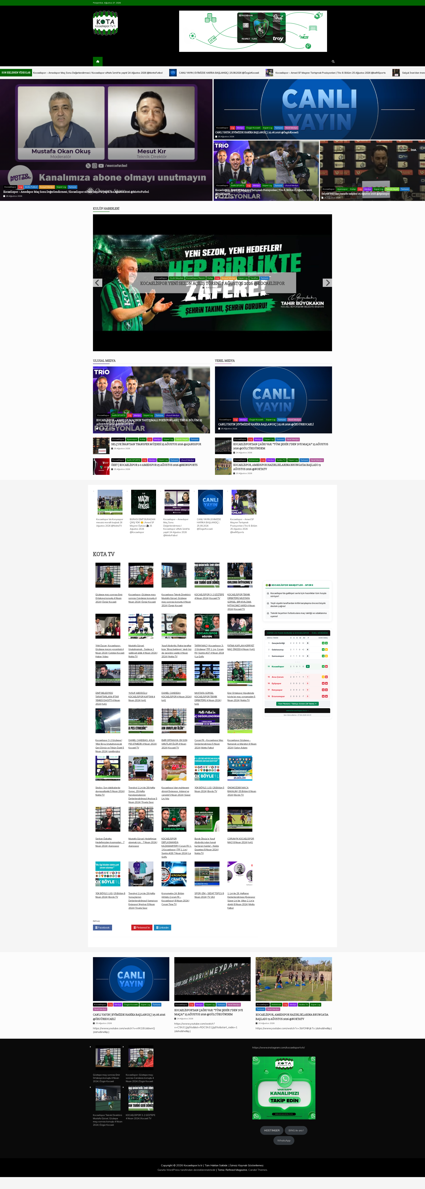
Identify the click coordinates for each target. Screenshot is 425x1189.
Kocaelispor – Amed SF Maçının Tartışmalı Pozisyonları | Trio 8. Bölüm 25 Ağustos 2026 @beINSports (93, 72)
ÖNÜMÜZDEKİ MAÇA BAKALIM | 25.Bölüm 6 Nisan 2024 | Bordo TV (241, 833)
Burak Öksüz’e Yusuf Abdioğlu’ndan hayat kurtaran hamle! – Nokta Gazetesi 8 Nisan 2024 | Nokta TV (207, 887)
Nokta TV (281, 502)
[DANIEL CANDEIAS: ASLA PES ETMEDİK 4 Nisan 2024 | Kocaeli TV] (140, 765)
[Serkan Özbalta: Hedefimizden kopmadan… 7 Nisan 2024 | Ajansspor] (107, 864)
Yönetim (256, 299)
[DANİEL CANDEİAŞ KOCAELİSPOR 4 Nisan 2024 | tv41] (174, 718)
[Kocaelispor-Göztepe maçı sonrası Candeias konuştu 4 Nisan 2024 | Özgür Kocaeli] (140, 620)
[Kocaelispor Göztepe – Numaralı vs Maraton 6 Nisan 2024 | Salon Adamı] (239, 765)
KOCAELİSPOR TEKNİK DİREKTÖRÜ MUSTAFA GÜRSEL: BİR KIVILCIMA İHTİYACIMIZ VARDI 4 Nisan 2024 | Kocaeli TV (241, 644)
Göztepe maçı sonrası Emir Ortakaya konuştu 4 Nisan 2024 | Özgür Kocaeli (109, 640)
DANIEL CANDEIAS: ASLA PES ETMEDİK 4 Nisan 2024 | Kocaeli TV (142, 786)
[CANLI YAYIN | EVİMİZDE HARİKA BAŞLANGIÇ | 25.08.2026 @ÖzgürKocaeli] (210, 545)
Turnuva (82, 187)
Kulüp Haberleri (106, 209)
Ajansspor (342, 189)
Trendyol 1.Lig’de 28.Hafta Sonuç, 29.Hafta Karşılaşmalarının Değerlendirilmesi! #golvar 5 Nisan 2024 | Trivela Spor (142, 836)
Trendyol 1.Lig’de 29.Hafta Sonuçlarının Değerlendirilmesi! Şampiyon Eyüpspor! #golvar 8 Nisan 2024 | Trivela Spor (143, 942)
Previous (97, 304)
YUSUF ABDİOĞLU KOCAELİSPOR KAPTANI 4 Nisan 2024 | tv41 (141, 738)
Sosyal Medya (56, 187)
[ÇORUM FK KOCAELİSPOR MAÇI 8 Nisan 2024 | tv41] (239, 864)
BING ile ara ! (296, 1172)
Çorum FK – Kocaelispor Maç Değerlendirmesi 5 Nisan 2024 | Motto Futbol (209, 786)
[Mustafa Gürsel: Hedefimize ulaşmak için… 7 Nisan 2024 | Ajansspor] (140, 864)
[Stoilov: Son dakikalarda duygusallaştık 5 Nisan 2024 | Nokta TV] (107, 813)
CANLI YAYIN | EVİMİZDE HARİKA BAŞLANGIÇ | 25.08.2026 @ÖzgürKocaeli (256, 132)
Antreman (254, 502)
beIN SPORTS (237, 185)
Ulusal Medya (291, 185)
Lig (45, 187)
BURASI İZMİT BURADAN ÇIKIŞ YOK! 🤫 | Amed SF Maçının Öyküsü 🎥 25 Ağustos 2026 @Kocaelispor (69, 192)
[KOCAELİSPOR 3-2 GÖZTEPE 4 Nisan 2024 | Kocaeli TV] (207, 620)
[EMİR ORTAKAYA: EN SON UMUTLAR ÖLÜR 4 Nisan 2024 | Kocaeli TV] (174, 765)
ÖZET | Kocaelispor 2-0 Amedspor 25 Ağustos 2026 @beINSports (286, 72)
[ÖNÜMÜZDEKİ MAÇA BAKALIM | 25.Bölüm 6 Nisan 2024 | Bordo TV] (239, 813)
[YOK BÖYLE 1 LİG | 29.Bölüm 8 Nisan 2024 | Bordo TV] (107, 918)
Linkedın (163, 969)
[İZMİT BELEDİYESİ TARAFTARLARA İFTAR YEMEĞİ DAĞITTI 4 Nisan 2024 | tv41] (107, 718)
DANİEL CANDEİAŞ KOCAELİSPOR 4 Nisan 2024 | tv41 (177, 738)
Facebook (103, 969)
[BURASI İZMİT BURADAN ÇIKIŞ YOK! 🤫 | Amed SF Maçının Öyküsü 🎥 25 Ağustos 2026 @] (143, 545)
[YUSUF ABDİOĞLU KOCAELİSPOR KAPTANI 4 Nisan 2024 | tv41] (140, 718)
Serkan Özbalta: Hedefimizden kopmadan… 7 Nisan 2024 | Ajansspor (110, 884)
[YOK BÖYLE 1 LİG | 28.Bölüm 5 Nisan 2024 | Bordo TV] (207, 813)
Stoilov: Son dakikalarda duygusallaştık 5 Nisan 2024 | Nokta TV (110, 833)
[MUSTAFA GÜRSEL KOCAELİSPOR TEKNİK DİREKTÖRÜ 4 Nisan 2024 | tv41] (207, 718)
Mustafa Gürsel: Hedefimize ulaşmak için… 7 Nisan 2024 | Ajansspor (142, 884)
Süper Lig (71, 187)
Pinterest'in (143, 969)
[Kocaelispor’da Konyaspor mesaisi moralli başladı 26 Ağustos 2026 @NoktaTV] (110, 545)
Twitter (122, 969)
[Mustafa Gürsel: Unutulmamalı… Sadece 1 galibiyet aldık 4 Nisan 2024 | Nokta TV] (140, 671)
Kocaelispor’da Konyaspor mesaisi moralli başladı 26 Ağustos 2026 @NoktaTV (109, 564)
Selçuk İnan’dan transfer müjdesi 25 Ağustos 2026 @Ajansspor (199, 72)
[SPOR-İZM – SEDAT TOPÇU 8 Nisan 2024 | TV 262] (207, 918)
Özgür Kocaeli (253, 127)
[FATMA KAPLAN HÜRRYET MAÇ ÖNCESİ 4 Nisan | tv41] (239, 671)
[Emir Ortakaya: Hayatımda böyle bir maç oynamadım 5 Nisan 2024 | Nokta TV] (239, 718)
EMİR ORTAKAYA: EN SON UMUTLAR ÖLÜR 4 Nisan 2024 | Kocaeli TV (174, 786)
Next (327, 304)
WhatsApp (284, 1182)
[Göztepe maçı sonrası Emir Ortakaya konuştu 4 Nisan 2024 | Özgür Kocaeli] (107, 620)
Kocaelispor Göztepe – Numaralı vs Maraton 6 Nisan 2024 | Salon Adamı (241, 786)
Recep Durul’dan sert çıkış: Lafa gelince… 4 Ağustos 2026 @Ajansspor (212, 304)
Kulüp (353, 189)
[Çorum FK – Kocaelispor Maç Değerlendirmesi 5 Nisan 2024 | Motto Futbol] (207, 765)
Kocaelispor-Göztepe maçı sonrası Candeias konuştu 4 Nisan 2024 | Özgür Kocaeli (142, 640)
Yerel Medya (291, 127)
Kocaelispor (14, 187)
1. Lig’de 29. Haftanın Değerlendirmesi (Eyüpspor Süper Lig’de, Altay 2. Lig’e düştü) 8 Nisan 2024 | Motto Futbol (241, 942)
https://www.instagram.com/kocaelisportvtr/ (278, 1089)
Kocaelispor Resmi (32, 187)
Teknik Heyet (392, 189)
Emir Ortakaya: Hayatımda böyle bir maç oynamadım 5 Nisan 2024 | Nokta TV (241, 738)
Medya (240, 127)
